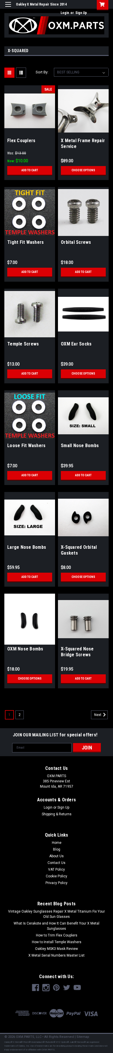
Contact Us (56, 863)
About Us (56, 856)
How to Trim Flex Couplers (56, 935)
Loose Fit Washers (26, 445)
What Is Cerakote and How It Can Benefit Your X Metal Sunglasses (56, 926)
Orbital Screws (76, 242)
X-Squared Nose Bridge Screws (77, 651)
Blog (56, 849)
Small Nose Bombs (80, 445)
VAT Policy (56, 869)
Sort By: (42, 72)
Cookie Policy (56, 876)
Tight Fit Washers (25, 242)
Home (56, 843)
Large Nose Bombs (26, 547)
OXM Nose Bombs (25, 649)
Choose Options (83, 170)
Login (65, 13)
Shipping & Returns (57, 814)
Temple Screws (23, 344)
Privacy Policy (56, 883)
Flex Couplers (21, 140)
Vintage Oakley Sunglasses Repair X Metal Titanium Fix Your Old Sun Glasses (56, 914)
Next (98, 715)
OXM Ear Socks (76, 344)
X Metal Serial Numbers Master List (56, 955)
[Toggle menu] (8, 8)
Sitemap (82, 1037)
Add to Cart (29, 170)
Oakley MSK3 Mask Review (56, 949)
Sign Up (81, 13)
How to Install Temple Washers (56, 942)
